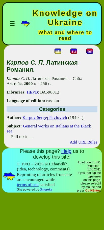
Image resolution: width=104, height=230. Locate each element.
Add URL (78, 142)
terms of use (28, 184)
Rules (92, 142)
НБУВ (32, 92)
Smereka (46, 189)
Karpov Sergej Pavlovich (44, 117)
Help (66, 151)
